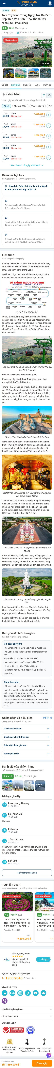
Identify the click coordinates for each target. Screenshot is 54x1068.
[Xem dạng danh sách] (43, 95)
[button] (27, 28)
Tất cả (6, 106)
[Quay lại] (4, 3)
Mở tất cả (47, 718)
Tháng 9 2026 (37, 106)
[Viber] (4, 1001)
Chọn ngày (42, 1063)
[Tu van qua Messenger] (49, 1055)
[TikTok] (28, 993)
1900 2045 (13, 978)
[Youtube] (36, 993)
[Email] (43, 993)
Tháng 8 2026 (20, 106)
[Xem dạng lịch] (49, 95)
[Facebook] (4, 993)
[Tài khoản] (50, 3)
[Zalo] (12, 993)
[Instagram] (20, 993)
